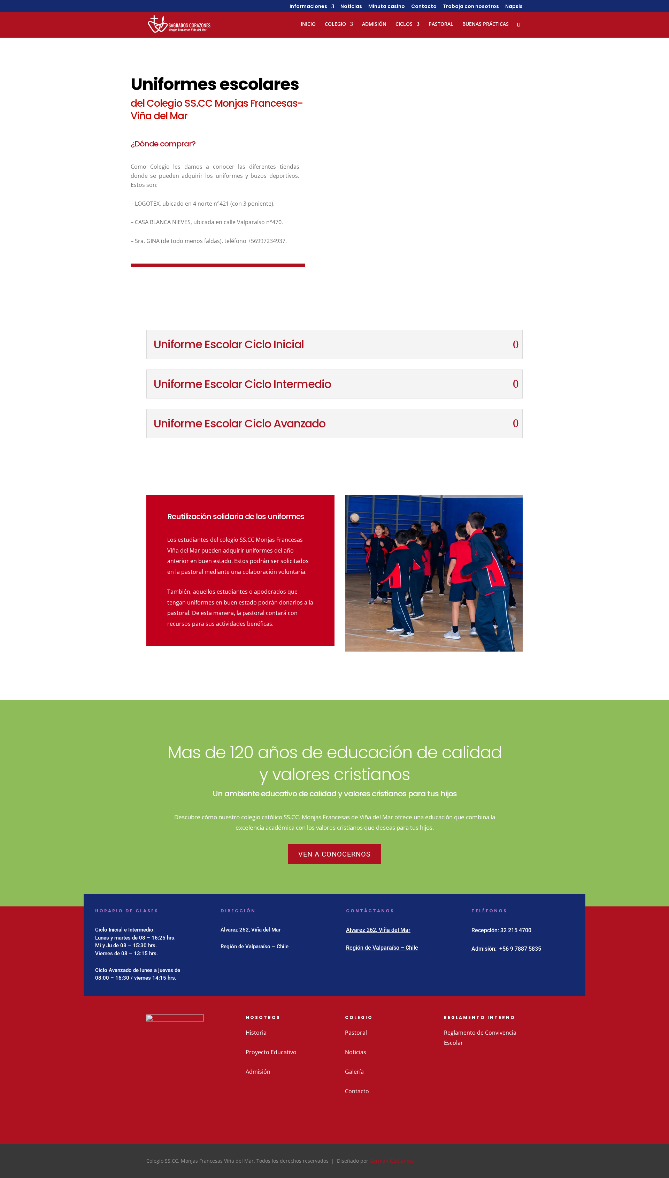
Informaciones (308, 7)
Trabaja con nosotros (471, 7)
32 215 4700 (515, 930)
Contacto (424, 7)
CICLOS (404, 24)
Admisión (258, 1072)
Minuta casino (386, 7)
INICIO (308, 24)
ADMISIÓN (374, 24)
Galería (354, 1072)
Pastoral (356, 1032)
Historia (256, 1032)
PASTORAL (441, 24)
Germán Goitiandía (392, 1160)
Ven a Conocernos (334, 854)
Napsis (514, 7)
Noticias (351, 7)
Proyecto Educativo (271, 1052)
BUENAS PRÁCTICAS (485, 24)
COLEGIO (335, 24)
